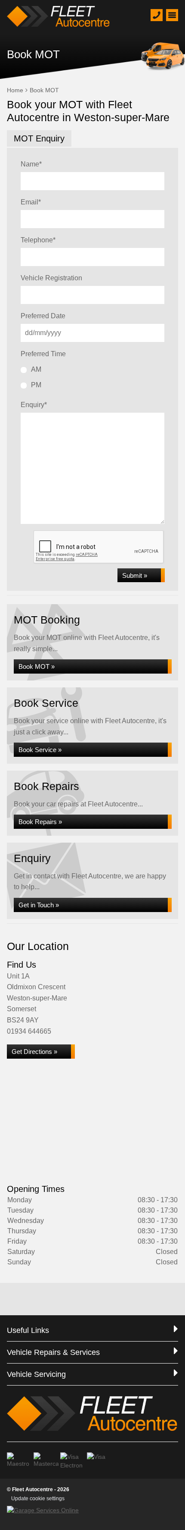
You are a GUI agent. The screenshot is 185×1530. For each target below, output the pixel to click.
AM (36, 369)
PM (36, 385)
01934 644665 (29, 1031)
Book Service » (40, 749)
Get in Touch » (38, 905)
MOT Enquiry (39, 138)
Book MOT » (36, 666)
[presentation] (99, 547)
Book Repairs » (40, 821)
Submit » (134, 575)
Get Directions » (34, 1051)
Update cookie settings (38, 1499)
